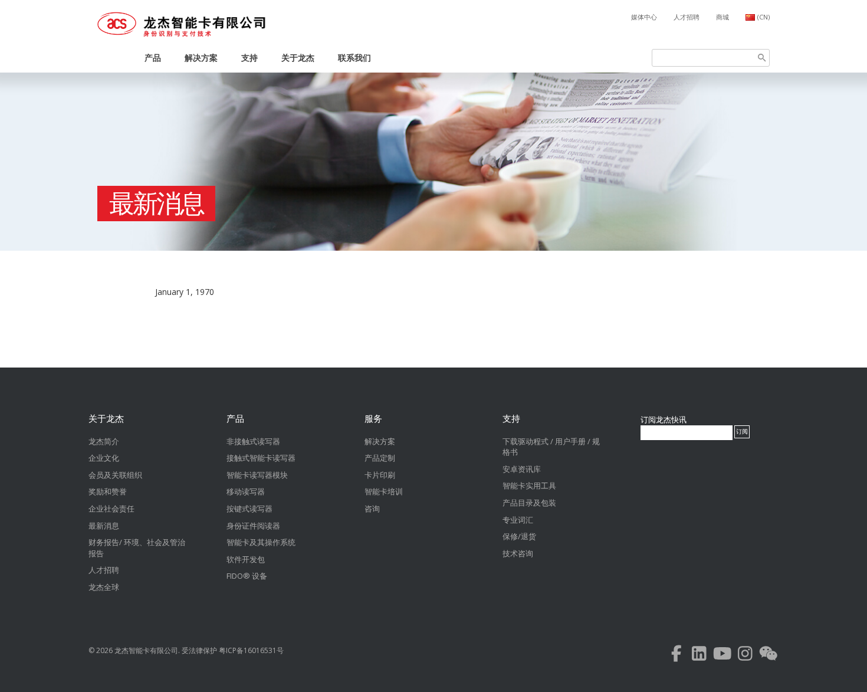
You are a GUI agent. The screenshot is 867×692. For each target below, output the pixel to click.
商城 (722, 16)
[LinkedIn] (699, 656)
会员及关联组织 (115, 475)
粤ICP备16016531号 (251, 650)
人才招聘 (686, 16)
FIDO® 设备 (246, 575)
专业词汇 (518, 519)
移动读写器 (245, 491)
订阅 (742, 431)
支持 (249, 57)
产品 (152, 57)
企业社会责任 (111, 508)
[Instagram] (745, 656)
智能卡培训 (383, 491)
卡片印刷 (379, 475)
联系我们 (354, 57)
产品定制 (379, 457)
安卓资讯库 (522, 469)
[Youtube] (722, 656)
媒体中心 (644, 16)
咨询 (372, 508)
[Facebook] (676, 656)
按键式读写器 (249, 508)
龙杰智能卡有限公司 (146, 650)
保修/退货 (519, 536)
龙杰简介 (103, 441)
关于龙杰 (297, 57)
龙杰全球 (103, 587)
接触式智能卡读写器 (260, 457)
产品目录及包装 (529, 502)
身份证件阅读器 (253, 525)
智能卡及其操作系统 (260, 542)
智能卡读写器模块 (257, 475)
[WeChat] (768, 656)
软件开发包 (245, 559)
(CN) (763, 16)
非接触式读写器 (253, 441)
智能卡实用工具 (529, 485)
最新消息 (156, 203)
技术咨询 (518, 553)
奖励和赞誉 (107, 491)
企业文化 (103, 457)
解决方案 (201, 57)
